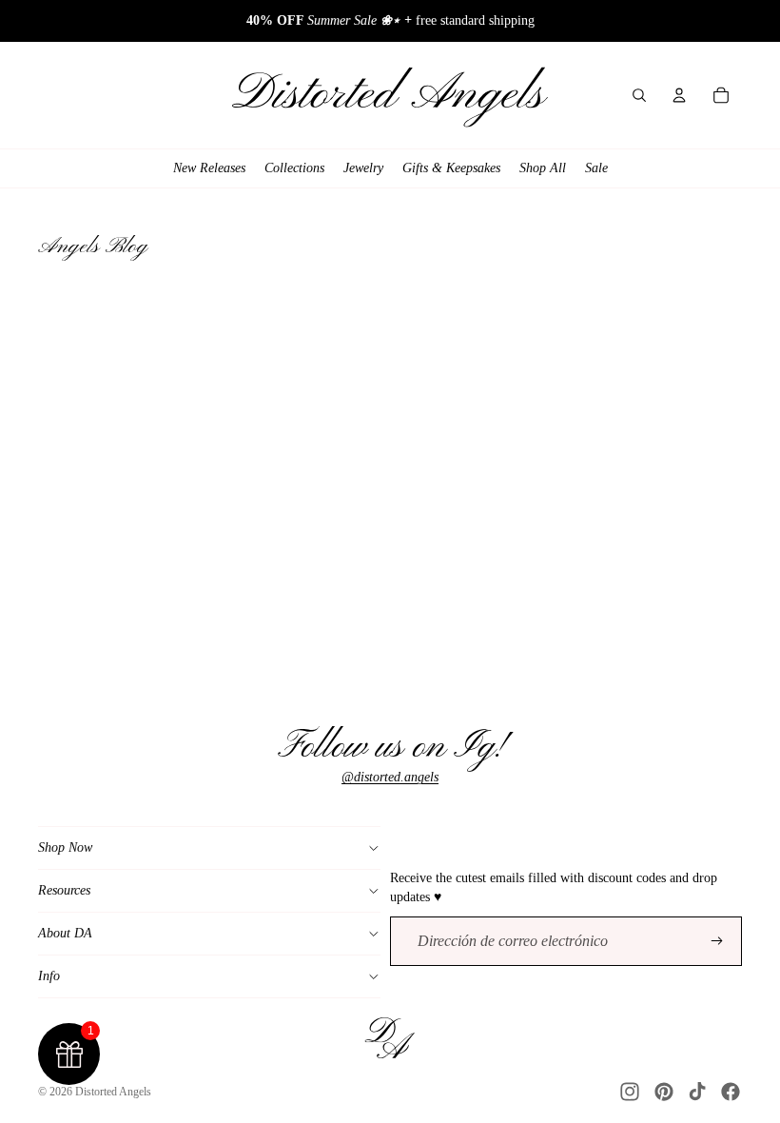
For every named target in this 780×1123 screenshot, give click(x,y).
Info (49, 976)
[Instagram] (629, 1091)
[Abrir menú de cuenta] (679, 95)
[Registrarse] (717, 941)
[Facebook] (730, 1091)
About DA (65, 933)
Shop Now (65, 847)
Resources (64, 890)
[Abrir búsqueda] (639, 95)
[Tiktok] (697, 1091)
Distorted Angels (113, 1091)
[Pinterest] (664, 1091)
